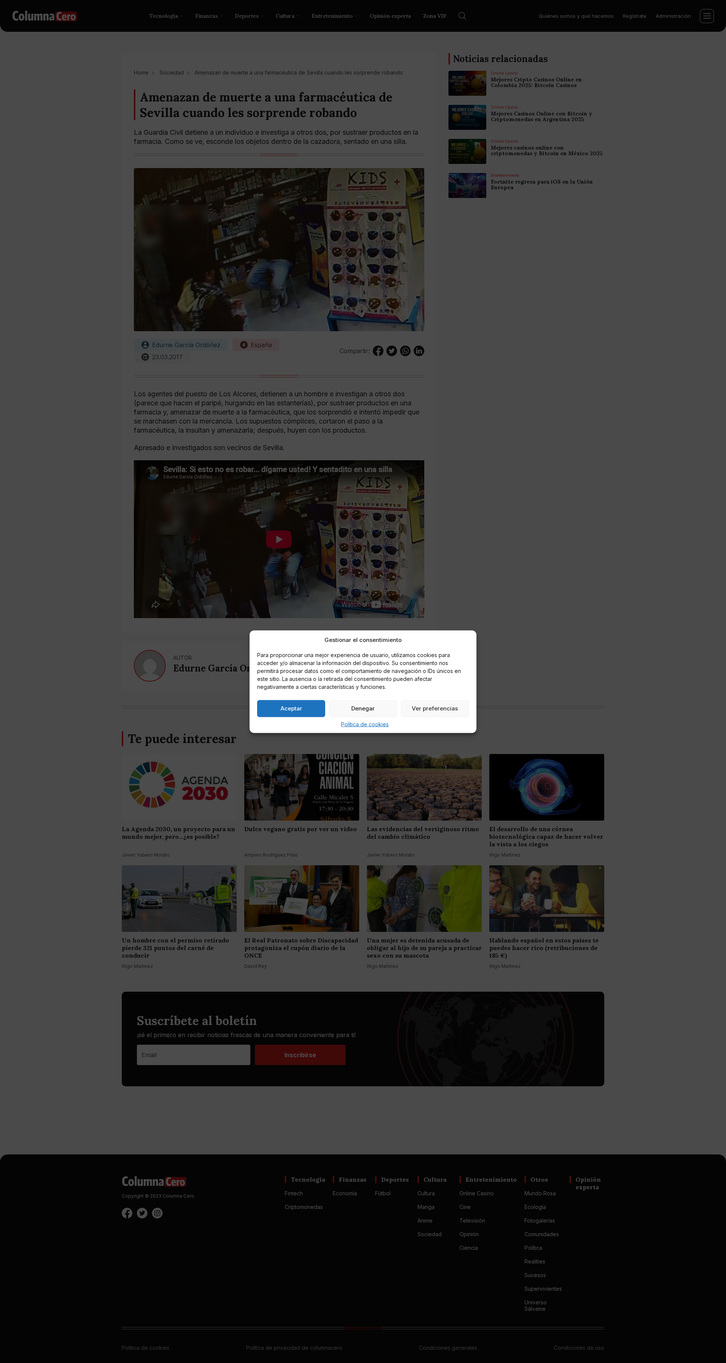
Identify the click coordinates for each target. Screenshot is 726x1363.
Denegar (363, 708)
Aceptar (291, 708)
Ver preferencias (435, 708)
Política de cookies (365, 724)
